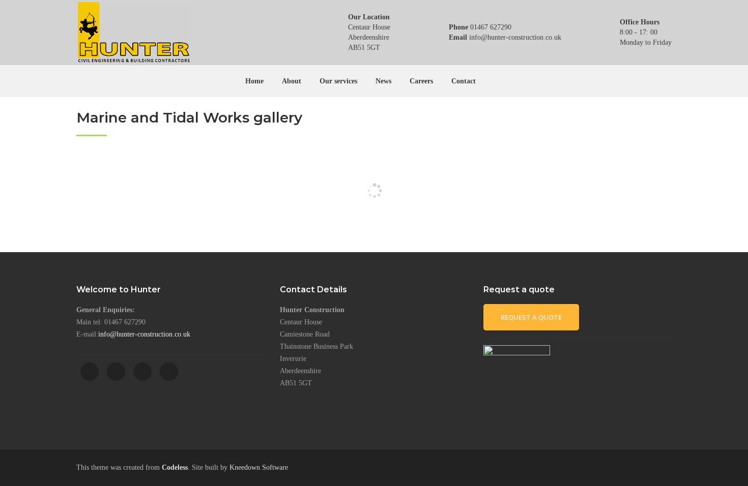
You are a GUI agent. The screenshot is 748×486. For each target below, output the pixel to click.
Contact (463, 81)
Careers (421, 81)
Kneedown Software (258, 467)
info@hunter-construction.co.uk (144, 334)
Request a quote (531, 317)
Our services (338, 81)
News (383, 81)
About (291, 81)
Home (254, 81)
